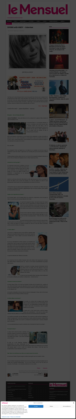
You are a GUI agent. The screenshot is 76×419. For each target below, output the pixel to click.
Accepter (36, 406)
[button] (73, 403)
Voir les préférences (67, 406)
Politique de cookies (6, 416)
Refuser (51, 406)
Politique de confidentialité (15, 416)
